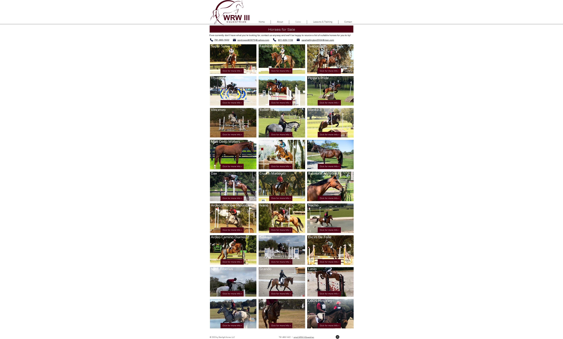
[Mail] (234, 40)
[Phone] (211, 39)
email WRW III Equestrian (304, 337)
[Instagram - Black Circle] (337, 337)
